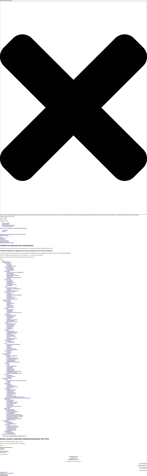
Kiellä (5, 228)
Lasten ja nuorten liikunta (11, 389)
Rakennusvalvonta (8, 314)
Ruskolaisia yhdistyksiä (11, 296)
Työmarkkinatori (10, 422)
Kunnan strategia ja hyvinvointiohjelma (14, 414)
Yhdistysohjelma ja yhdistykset (12, 411)
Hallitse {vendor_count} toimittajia (8, 225)
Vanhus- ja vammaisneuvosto (12, 299)
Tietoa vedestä (9, 326)
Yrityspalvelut (7, 424)
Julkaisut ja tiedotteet (10, 274)
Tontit (6, 343)
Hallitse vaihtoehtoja (6, 223)
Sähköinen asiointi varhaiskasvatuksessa (14, 277)
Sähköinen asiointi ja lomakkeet (12, 275)
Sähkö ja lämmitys (10, 305)
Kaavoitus (6, 308)
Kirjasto (6, 379)
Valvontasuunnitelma (10, 335)
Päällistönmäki (9, 345)
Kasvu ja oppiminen (6, 353)
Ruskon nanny (7, 408)
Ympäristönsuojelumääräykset (12, 332)
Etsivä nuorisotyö (10, 404)
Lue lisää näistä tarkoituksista (7, 226)
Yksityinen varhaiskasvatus (12, 357)
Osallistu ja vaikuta (8, 279)
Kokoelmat (9, 381)
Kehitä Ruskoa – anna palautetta (6, 234)
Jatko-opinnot (9, 377)
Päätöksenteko (7, 271)
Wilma (8, 363)
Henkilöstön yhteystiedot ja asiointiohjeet (14, 294)
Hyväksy (1, 228)
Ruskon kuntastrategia (9, 267)
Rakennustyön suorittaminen (12, 319)
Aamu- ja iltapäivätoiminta (11, 366)
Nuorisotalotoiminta (10, 400)
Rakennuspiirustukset (11, 320)
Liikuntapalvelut (8, 388)
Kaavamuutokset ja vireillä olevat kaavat (14, 312)
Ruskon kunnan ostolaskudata (12, 290)
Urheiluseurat (9, 394)
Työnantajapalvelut (8, 430)
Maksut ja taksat (10, 276)
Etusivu (3, 260)
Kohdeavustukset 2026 (11, 410)
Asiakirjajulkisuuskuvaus (11, 266)
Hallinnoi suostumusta (4, 475)
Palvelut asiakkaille (10, 324)
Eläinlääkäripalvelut (10, 339)
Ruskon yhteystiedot (143, 463)
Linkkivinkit (9, 407)
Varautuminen (9, 352)
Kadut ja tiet (9, 302)
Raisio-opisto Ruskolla (11, 376)
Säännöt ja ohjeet (10, 273)
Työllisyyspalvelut (8, 421)
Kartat (8, 313)
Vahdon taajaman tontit (11, 348)
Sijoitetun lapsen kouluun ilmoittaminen (14, 371)
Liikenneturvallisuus (10, 303)
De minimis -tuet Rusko (11, 427)
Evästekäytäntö (5, 230)
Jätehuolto (9, 304)
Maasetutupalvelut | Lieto (11, 428)
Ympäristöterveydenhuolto (12, 333)
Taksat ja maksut (10, 317)
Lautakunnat (9, 295)
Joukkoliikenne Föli (10, 307)
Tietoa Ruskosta (7, 262)
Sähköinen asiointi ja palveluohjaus (13, 361)
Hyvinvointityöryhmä (11, 413)
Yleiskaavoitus (9, 310)
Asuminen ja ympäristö (6, 300)
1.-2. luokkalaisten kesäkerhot (12, 402)
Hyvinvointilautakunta (11, 412)
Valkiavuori (9, 347)
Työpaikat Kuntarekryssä (11, 423)
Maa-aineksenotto (8, 340)
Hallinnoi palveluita (5, 224)
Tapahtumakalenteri (15, 234)
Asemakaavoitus (10, 311)
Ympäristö (6, 329)
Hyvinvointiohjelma (10, 269)
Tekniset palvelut (8, 301)
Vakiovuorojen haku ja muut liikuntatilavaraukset (16, 396)
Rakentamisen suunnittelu (11, 315)
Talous (6, 286)
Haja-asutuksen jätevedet (11, 336)
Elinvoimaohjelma (10, 268)
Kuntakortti (9, 265)
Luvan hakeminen (10, 341)
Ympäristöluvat (9, 334)
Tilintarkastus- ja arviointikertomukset (13, 288)
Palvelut (8, 382)
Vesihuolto (6, 322)
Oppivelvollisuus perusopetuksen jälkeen (14, 373)
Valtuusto (8, 292)
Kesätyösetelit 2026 (10, 433)
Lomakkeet (9, 318)
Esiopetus (8, 356)
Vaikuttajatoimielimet (11, 282)
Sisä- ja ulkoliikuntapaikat (11, 395)
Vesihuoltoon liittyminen (11, 323)
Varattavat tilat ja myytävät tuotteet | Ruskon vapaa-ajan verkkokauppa (17, 397)
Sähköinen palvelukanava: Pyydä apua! (14, 406)
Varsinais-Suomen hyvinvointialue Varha (14, 418)
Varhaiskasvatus (7, 354)
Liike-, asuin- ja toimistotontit (12, 349)
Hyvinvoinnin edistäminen (9, 409)
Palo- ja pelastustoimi (8, 350)
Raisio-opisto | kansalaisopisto (12, 417)
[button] (73, 107)
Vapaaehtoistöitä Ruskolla (11, 284)
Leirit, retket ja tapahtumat (11, 403)
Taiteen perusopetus (10, 385)
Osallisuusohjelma (10, 270)
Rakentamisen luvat (10, 316)
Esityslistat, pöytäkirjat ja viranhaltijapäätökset (15, 272)
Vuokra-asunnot (10, 306)
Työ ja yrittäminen (5, 420)
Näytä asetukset (10, 228)
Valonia (8, 337)
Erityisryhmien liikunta (11, 393)
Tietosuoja (4, 231)
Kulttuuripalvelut (8, 383)
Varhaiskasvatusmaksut (11, 360)
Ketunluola (9, 346)
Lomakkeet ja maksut (11, 342)
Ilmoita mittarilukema (11, 325)
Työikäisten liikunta (10, 390)
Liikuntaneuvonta (10, 391)
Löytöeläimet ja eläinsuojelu (12, 338)
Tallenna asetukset (17, 228)
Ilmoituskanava (9, 285)
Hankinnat (9, 289)
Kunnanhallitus (9, 293)
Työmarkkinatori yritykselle (12, 425)
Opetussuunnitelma (10, 370)
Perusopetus (7, 362)
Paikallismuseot (10, 387)
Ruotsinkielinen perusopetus (12, 372)
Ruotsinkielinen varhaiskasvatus (12, 358)
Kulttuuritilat (9, 384)
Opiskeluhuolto (9, 368)
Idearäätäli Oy (11, 473)
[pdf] (24, 443)
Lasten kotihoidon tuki (11, 359)
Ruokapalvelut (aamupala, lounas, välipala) (15, 416)
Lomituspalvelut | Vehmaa (11, 429)
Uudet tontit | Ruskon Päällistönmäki (13, 344)
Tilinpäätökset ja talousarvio (12, 287)
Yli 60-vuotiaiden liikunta (11, 392)
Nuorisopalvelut (7, 399)
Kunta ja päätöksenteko (6, 261)
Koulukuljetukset (10, 367)
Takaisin (1, 445)
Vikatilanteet (9, 328)
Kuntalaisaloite (9, 281)
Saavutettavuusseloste (143, 470)
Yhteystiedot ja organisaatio (10, 291)
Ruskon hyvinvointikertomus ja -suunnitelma (15, 415)
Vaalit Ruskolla (9, 283)
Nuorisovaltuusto (10, 405)
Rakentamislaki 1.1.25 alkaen (12, 321)
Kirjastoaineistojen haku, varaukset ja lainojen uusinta (16, 380)
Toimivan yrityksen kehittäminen (13, 426)
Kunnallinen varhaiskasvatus (12, 355)
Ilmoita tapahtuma (22, 234)
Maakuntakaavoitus (10, 309)
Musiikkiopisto (9, 375)
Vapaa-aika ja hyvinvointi (7, 378)
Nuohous (8, 351)
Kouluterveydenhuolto (11, 369)
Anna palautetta (10, 280)
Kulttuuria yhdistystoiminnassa (12, 386)
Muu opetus (7, 374)
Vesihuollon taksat (10, 327)
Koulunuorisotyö (10, 401)
